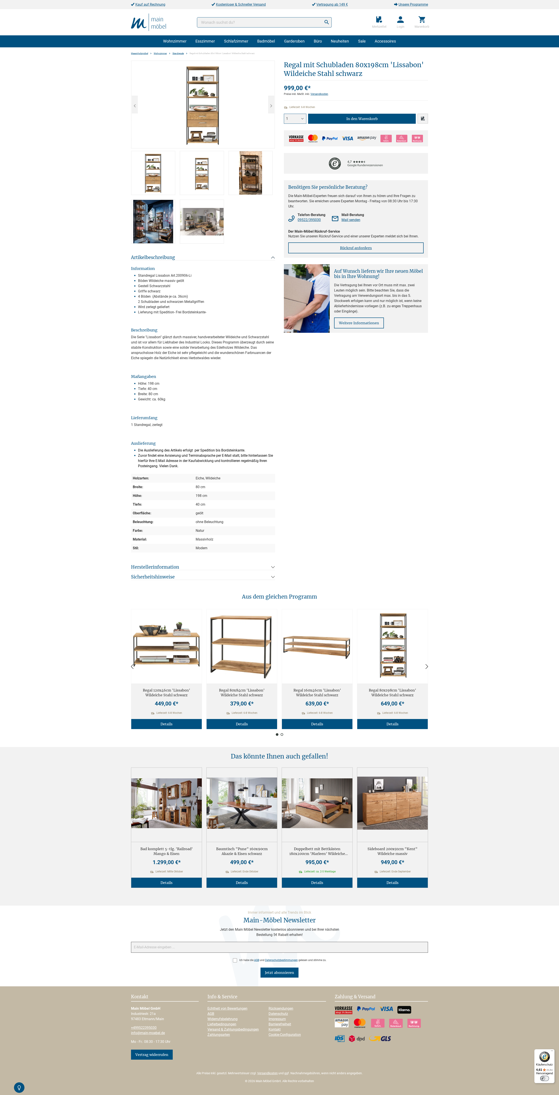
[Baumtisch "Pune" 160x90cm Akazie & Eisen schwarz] (242, 803)
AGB (256, 960)
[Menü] (552, 1051)
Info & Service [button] (222, 997)
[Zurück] (132, 667)
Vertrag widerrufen (151, 1054)
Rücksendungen (281, 1008)
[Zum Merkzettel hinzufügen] (423, 119)
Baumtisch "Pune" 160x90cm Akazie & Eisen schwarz (242, 851)
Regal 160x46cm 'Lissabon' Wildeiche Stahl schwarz (317, 692)
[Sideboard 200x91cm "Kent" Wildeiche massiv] (392, 803)
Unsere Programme (413, 4)
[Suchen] (326, 22)
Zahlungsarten (218, 1035)
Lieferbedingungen (221, 1024)
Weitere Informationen (359, 323)
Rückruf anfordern (356, 248)
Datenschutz (278, 1014)
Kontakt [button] (139, 997)
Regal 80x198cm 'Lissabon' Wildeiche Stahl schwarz (392, 692)
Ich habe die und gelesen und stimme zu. (282, 960)
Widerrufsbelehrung (222, 1019)
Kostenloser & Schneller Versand (241, 4)
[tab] (153, 173)
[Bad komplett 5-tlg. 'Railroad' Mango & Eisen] (166, 803)
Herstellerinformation (155, 567)
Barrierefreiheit (280, 1024)
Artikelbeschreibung (153, 257)
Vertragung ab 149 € (332, 4)
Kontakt (275, 1029)
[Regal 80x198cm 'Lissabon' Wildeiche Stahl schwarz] (392, 644)
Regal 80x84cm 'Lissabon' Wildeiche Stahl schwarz (242, 692)
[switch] (544, 1078)
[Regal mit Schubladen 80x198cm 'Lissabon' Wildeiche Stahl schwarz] (203, 104)
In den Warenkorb (362, 119)
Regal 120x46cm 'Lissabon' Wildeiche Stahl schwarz (166, 692)
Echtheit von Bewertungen (227, 1008)
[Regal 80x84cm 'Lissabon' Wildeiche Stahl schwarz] (242, 644)
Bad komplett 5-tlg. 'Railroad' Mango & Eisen (166, 851)
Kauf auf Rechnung (150, 4)
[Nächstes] (271, 104)
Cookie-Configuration (285, 1035)
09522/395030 (309, 220)
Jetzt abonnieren (279, 972)
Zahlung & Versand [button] (355, 997)
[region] (203, 152)
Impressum (277, 1019)
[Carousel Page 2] (282, 734)
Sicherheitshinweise (153, 577)
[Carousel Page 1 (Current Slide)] (277, 734)
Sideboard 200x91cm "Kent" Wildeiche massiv (392, 851)
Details (166, 724)
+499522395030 (144, 1028)
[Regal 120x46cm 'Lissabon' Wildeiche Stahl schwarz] (166, 644)
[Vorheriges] (134, 104)
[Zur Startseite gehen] (148, 22)
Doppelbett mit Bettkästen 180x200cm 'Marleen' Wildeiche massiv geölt (317, 851)
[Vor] (427, 667)
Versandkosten (319, 94)
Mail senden (351, 220)
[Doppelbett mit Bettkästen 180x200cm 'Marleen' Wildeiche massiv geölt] (317, 803)
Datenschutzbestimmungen (281, 960)
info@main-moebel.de (148, 1033)
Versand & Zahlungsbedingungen (233, 1029)
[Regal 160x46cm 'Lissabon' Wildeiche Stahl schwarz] (317, 644)
